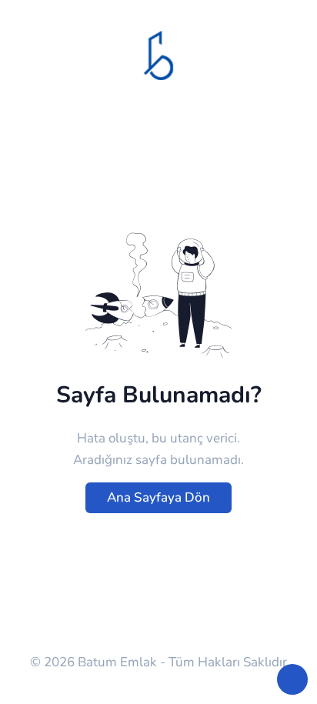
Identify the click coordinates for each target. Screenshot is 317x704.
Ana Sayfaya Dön (158, 497)
